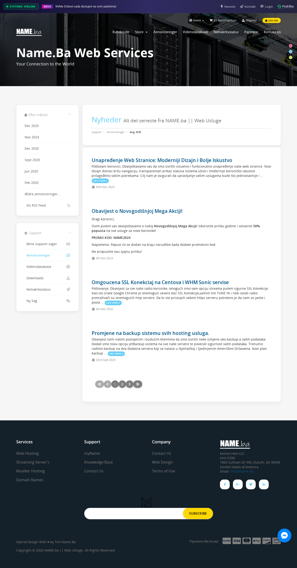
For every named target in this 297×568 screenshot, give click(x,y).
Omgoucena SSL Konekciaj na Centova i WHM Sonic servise (160, 282)
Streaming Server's (32, 462)
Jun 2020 (31, 171)
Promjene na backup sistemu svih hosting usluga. (150, 333)
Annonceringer (165, 31)
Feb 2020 (32, 183)
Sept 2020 (32, 160)
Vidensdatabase (195, 31)
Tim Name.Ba (65, 542)
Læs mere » (100, 180)
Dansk (197, 20)
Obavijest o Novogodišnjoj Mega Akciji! (137, 211)
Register (251, 20)
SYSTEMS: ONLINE (23, 6)
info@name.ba (241, 471)
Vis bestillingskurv (224, 20)
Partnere (251, 31)
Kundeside (121, 31)
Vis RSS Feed (35, 205)
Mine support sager (41, 244)
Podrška (288, 6)
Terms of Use (163, 471)
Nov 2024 (32, 137)
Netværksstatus (226, 31)
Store (140, 31)
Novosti (229, 6)
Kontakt (250, 6)
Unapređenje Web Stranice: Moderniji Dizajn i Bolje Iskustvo (162, 160)
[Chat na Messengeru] (284, 535)
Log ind (272, 20)
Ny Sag (31, 301)
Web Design (162, 462)
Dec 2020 (32, 148)
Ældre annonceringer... (42, 194)
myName (92, 453)
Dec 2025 (32, 126)
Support (96, 132)
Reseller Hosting (30, 471)
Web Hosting (27, 453)
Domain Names (29, 479)
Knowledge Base (98, 462)
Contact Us (93, 471)
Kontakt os (272, 31)
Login (269, 6)
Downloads (34, 278)
